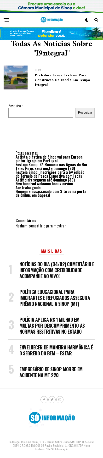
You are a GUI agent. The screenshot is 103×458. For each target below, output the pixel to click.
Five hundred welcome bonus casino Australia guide (44, 185)
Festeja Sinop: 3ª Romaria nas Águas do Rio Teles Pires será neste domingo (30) (51, 166)
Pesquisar (15, 106)
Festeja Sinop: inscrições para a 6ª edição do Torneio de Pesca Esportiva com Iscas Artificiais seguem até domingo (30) (50, 176)
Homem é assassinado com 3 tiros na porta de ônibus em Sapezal (51, 193)
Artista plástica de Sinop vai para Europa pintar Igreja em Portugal (49, 159)
